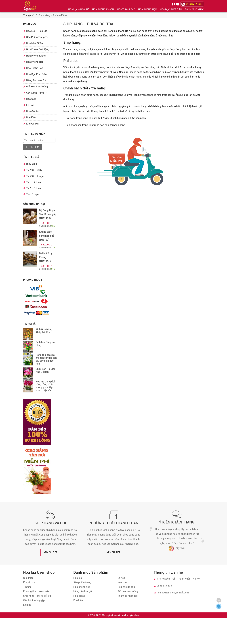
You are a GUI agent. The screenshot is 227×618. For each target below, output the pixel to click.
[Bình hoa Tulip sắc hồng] (28, 347)
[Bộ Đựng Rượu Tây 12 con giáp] (30, 216)
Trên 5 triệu (32, 194)
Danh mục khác (194, 9)
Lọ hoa (121, 577)
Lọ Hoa (30, 105)
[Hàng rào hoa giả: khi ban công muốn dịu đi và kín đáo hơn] (28, 359)
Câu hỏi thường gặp (34, 600)
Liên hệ (27, 604)
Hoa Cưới (31, 98)
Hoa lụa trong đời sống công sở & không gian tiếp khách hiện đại (45, 386)
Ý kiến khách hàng (176, 522)
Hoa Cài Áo (32, 111)
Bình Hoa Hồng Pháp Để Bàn (44, 331)
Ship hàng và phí (50, 523)
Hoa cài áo (79, 595)
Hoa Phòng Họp (147, 9)
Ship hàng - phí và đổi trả (37, 595)
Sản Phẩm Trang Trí (37, 37)
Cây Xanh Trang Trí (36, 92)
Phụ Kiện (31, 117)
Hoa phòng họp (81, 586)
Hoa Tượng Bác (126, 9)
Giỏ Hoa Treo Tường (37, 86)
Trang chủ (28, 15)
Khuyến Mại (32, 123)
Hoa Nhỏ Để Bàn (35, 43)
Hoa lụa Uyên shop (130, 615)
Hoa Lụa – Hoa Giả (78, 9)
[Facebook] (174, 3)
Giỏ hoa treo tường (128, 591)
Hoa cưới (122, 582)
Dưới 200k (31, 164)
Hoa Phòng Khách (103, 9)
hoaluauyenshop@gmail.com (173, 592)
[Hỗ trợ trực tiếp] (218, 606)
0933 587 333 (164, 585)
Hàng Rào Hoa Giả (36, 80)
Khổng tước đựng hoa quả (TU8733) (46, 235)
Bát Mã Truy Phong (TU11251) (45, 257)
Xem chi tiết (50, 552)
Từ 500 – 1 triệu (35, 176)
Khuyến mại (29, 582)
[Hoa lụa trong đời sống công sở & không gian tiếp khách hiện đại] (28, 386)
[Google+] (178, 3)
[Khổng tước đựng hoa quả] (30, 238)
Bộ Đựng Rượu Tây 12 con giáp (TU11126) (47, 214)
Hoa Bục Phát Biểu (171, 9)
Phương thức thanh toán (113, 523)
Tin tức (27, 586)
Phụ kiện (78, 600)
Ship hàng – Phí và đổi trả (88, 24)
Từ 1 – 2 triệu (33, 182)
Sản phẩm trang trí (83, 582)
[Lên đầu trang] (219, 600)
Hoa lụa (77, 577)
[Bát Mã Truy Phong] (30, 259)
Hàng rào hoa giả (82, 591)
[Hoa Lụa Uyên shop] (30, 6)
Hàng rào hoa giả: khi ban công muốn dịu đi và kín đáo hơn (46, 359)
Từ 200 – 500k (34, 170)
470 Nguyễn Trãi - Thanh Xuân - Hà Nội (178, 578)
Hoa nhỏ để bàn (126, 586)
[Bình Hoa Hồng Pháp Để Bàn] (28, 334)
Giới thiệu (28, 577)
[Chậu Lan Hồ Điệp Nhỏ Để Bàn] (28, 373)
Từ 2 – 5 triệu (33, 188)
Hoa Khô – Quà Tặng (37, 49)
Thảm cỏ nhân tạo (128, 595)
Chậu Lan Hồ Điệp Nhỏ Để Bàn (45, 370)
